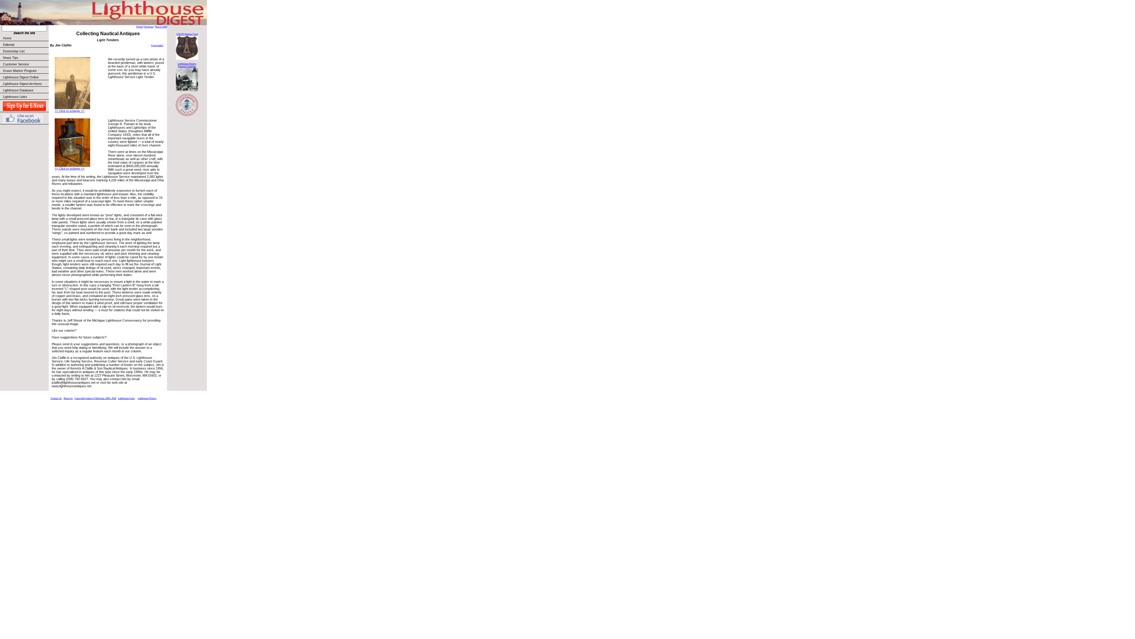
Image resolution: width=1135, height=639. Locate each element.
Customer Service (16, 64)
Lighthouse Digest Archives (22, 83)
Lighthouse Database (18, 90)
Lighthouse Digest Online (21, 77)
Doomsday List (14, 51)
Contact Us (56, 398)
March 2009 (161, 26)
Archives (148, 26)
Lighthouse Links (15, 97)
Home (7, 38)
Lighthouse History (147, 398)
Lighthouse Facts (126, 398)
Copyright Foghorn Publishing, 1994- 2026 (95, 398)
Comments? (157, 45)
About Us (68, 398)
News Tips (10, 57)
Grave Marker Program (20, 70)
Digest (139, 26)
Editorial (8, 44)
